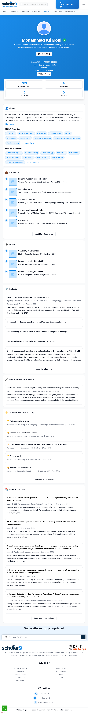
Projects (47, 11)
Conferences (57, 11)
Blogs (61, 674)
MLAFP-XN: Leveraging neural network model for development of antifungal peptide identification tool (42, 523)
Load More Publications (44, 618)
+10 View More (28, 143)
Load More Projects (44, 369)
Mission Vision (20, 674)
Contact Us (21, 677)
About (5, 11)
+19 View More (33, 162)
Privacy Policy (61, 668)
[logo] (12, 648)
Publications (36, 11)
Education (25, 11)
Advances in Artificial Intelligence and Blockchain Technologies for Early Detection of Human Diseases (42, 499)
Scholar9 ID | (36, 62)
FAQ (61, 677)
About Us (20, 671)
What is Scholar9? (21, 668)
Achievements (70, 11)
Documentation (20, 680)
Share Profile (45, 74)
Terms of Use (61, 671)
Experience (15, 11)
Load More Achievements (44, 479)
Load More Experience (44, 234)
